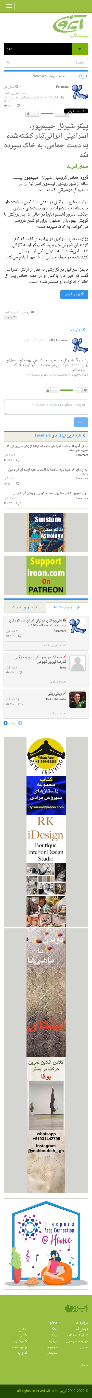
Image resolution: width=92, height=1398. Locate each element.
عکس (23, 1329)
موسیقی (51, 1347)
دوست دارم (28, 114)
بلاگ (54, 1329)
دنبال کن (9, 87)
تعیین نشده (11, 93)
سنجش (52, 1353)
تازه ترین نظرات (24, 607)
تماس (84, 1347)
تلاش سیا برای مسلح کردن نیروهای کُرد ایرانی (50, 493)
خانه (62, 76)
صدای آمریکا (77, 167)
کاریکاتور (20, 1341)
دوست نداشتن (65, 114)
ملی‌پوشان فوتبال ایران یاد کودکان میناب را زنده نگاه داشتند (37, 623)
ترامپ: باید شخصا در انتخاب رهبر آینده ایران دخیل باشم (48, 471)
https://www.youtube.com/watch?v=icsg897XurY (56, 375)
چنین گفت (19, 1347)
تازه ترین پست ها (67, 607)
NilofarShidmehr (55, 699)
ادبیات (54, 713)
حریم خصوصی (77, 1341)
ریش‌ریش (55, 694)
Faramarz (62, 87)
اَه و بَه (22, 1353)
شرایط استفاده (77, 1335)
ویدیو (53, 1341)
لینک (52, 76)
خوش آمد (81, 1329)
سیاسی (53, 681)
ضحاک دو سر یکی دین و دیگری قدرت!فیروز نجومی (40, 660)
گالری (23, 1335)
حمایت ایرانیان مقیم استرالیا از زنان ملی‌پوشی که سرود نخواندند (47, 448)
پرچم (9, 317)
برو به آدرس (73, 294)
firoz (63, 667)
